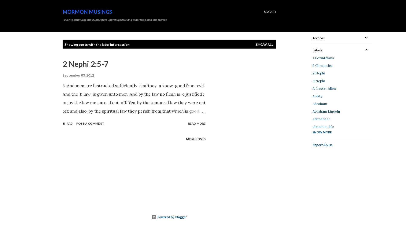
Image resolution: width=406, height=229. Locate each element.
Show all (265, 44)
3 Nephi (319, 81)
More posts (196, 139)
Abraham (320, 104)
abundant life (323, 126)
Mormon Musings (87, 12)
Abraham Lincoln (326, 111)
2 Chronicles (323, 65)
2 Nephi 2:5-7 (85, 63)
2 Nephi (319, 73)
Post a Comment (90, 123)
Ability (317, 96)
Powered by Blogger (172, 217)
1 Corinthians (323, 58)
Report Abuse (323, 145)
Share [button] (67, 123)
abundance (321, 119)
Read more (197, 123)
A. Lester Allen (324, 88)
